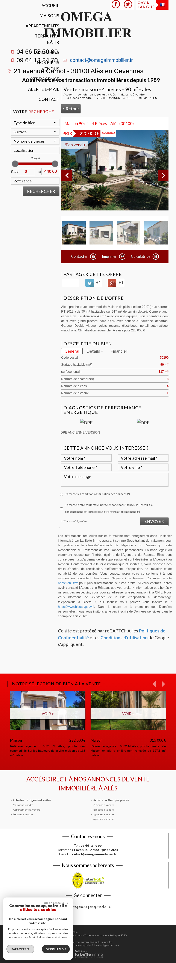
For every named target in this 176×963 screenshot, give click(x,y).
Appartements (42, 25)
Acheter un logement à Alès (97, 94)
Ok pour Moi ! (56, 949)
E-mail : (88, 854)
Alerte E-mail (43, 89)
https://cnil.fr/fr (68, 583)
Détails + (94, 351)
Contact (49, 99)
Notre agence (42, 78)
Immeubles (46, 52)
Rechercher (41, 191)
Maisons (49, 15)
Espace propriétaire (92, 906)
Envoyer (154, 521)
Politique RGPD (118, 935)
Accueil (50, 5)
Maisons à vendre (133, 94)
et (39, 171)
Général (72, 351)
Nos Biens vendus (48, 65)
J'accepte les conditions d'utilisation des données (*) (97, 494)
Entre (14, 171)
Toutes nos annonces (96, 935)
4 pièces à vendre (79, 98)
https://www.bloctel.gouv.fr (76, 606)
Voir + (98, 713)
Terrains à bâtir (47, 39)
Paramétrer (20, 949)
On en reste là (54, 903)
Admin (78, 935)
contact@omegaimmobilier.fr (101, 60)
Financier (119, 351)
